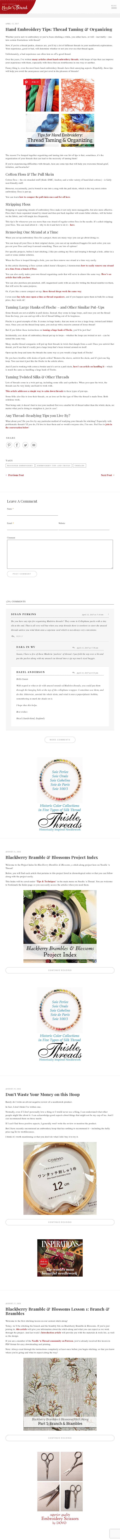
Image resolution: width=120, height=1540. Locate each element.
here (72, 224)
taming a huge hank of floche (57, 329)
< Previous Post (15, 475)
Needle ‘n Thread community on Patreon (52, 1340)
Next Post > (107, 475)
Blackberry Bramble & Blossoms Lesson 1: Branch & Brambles (58, 1311)
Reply (19, 636)
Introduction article (51, 1332)
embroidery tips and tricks (53, 465)
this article (21, 1329)
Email (9, 523)
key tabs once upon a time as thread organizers (41, 296)
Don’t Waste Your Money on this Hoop (43, 1094)
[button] (114, 6)
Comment (11, 537)
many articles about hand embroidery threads (55, 59)
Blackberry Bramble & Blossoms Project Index (52, 857)
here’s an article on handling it (88, 366)
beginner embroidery (20, 465)
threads (79, 465)
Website (62, 523)
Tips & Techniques (46, 881)
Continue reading (81, 970)
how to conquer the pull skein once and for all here (44, 196)
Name (9, 508)
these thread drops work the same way (62, 291)
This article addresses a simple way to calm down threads (34, 391)
